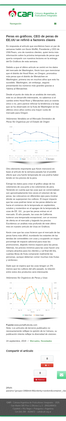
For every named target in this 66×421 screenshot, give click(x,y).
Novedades (46, 341)
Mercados (35, 341)
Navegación (15, 23)
